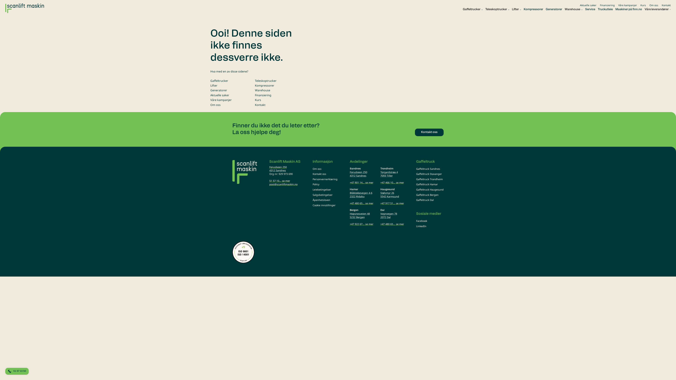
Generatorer (218, 90)
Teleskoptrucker (266, 81)
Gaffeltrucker (219, 81)
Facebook (421, 221)
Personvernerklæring (325, 179)
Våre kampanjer (627, 5)
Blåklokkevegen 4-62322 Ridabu (361, 194)
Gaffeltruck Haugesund (430, 189)
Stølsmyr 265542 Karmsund (389, 194)
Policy (316, 184)
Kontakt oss (319, 174)
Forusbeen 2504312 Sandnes (278, 168)
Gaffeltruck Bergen (427, 195)
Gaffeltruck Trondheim (429, 179)
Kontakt (666, 5)
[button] (471, 9)
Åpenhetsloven (321, 200)
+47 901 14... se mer (361, 182)
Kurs (643, 5)
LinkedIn (421, 226)
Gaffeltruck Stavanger (429, 174)
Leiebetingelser (322, 189)
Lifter (213, 85)
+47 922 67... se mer (361, 224)
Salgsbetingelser (323, 195)
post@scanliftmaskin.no (283, 184)
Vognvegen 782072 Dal (388, 215)
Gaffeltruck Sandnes (428, 168)
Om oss (653, 5)
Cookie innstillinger (324, 205)
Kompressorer (264, 85)
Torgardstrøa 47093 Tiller (389, 173)
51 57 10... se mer (279, 180)
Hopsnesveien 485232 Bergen (360, 215)
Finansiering (607, 5)
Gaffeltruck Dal (425, 200)
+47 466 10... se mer (392, 182)
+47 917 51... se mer (392, 203)
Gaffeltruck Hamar (427, 184)
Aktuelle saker (588, 5)
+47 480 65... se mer (361, 203)
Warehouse (262, 90)
